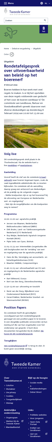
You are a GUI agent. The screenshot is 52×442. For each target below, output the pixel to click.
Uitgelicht (37, 48)
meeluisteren (26, 165)
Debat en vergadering (21, 48)
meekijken (12, 165)
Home (6, 48)
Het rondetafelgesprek (14, 345)
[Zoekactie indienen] (45, 20)
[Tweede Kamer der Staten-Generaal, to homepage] (17, 11)
